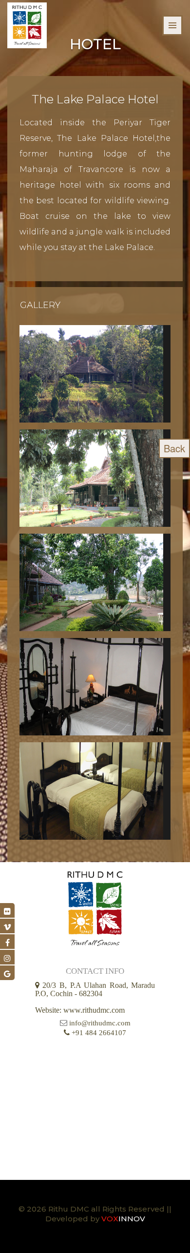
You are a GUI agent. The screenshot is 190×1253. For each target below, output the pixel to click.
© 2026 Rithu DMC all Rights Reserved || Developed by (95, 1213)
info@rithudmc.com (100, 1023)
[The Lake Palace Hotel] (95, 374)
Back (174, 448)
